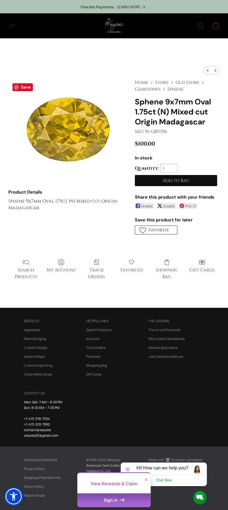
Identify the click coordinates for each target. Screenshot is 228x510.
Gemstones (147, 89)
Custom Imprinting (38, 365)
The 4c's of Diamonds (164, 330)
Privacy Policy (34, 468)
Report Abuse (34, 495)
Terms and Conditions (40, 460)
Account (93, 338)
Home (141, 82)
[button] (114, 26)
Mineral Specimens (162, 347)
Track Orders (96, 273)
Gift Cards (202, 270)
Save (26, 87)
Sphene (175, 89)
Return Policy (34, 486)
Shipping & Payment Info (42, 477)
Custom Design (35, 347)
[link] (132, 7)
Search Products (26, 273)
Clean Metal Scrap (38, 374)
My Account (61, 270)
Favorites (131, 270)
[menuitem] (208, 70)
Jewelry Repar (34, 356)
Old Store (187, 82)
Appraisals (32, 330)
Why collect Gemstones (166, 338)
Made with (175, 460)
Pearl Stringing (35, 338)
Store (161, 82)
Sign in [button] (111, 500)
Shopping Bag (167, 273)
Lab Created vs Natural (165, 356)
